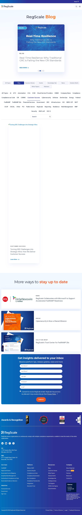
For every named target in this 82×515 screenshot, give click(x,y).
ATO (14, 93)
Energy (71, 97)
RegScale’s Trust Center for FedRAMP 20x (52, 343)
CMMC (57, 93)
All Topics (5, 93)
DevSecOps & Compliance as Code (10, 478)
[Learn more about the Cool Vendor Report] (71, 487)
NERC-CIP (69, 102)
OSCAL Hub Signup (53, 486)
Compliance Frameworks (33, 481)
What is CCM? (30, 468)
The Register (51, 483)
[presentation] (41, 37)
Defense (55, 97)
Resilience (56, 107)
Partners (68, 473)
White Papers (51, 473)
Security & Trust (31, 486)
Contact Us (69, 478)
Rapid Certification (6, 470)
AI (10, 93)
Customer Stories (52, 470)
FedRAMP (7, 102)
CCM (33, 93)
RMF (76, 107)
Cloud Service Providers (45, 93)
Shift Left (42, 111)
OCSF (6, 107)
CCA (28, 93)
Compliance (76, 93)
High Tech (3, 494)
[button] (50, 116)
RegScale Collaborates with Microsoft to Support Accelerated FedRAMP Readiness (55, 299)
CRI (18, 97)
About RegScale (70, 468)
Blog (22, 53)
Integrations (30, 483)
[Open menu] (80, 6)
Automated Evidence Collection (9, 481)
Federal (78, 97)
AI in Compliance (31, 478)
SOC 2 (49, 111)
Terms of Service (58, 510)
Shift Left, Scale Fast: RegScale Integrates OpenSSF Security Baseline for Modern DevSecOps (40, 60)
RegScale (40, 107)
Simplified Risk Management (8, 475)
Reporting (48, 107)
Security (34, 111)
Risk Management (67, 107)
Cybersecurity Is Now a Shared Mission (51, 321)
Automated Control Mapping (8, 473)
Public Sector (30, 107)
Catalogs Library (52, 481)
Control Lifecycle (31, 470)
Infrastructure (55, 102)
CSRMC (23, 97)
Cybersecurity (46, 97)
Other (18, 107)
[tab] (38, 70)
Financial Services (29, 102)
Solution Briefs (52, 475)
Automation (22, 93)
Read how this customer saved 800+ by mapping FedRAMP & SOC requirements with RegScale (39, 1)
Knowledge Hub (52, 478)
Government (41, 102)
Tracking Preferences (74, 510)
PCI (23, 107)
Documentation (52, 488)
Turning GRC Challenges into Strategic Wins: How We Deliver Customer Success (22, 251)
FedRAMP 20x (16, 102)
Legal (66, 510)
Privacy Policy (51, 394)
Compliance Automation (33, 475)
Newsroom (69, 475)
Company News (66, 93)
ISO (63, 102)
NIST (76, 102)
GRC (48, 102)
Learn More (14, 259)
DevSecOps (63, 97)
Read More (24, 68)
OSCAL (12, 107)
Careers (68, 470)
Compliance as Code (8, 97)
